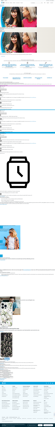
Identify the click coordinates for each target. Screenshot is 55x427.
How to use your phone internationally (36, 405)
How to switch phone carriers (37, 389)
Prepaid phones (4, 396)
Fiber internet (4, 389)
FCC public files (3, 419)
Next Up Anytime (25, 396)
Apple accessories (25, 402)
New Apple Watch (14, 405)
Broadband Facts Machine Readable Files (47, 412)
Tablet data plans (25, 393)
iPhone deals (45, 390)
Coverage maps (6, 418)
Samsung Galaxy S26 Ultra (16, 393)
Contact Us (49, 77)
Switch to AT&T (35, 387)
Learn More (2, 363)
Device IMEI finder (35, 396)
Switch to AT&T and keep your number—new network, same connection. (46, 65)
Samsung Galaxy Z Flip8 (15, 397)
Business (6, 0)
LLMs (19, 417)
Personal (2, 0)
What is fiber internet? (36, 407)
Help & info (45, 409)
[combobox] (36, 2)
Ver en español (52, 0)
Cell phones (3, 387)
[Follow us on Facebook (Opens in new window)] (48, 383)
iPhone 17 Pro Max (14, 387)
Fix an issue (5, 77)
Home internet (4, 390)
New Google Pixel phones (5, 405)
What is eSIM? (35, 408)
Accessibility (14, 418)
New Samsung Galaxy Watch (16, 406)
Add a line (24, 390)
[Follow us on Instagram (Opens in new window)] (50, 383)
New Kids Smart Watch (15, 409)
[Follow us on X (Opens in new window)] (46, 383)
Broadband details (19, 418)
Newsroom (45, 403)
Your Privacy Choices (39, 418)
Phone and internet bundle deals (48, 393)
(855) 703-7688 (2, 31)
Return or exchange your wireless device (36, 410)
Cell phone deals (46, 389)
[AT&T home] (3, 2)
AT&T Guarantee (46, 410)
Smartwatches (4, 393)
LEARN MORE (3, 56)
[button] (6, 2)
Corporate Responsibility (47, 406)
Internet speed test (36, 390)
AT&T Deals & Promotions (47, 387)
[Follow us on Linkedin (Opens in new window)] (52, 383)
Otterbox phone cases (26, 406)
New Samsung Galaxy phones (6, 403)
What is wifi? (35, 412)
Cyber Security (51, 418)
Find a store (47, 0)
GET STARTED (2, 196)
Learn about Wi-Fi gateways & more (16, 78)
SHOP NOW (2, 28)
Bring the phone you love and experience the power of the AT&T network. (27, 65)
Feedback (7, 417)
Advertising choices (29, 418)
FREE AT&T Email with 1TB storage (13, 417)
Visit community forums (38, 78)
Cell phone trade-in (36, 393)
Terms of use (10, 418)
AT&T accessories (25, 403)
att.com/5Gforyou (33, 97)
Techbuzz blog (3, 417)
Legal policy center (24, 418)
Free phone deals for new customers (47, 397)
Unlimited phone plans (26, 387)
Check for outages (27, 77)
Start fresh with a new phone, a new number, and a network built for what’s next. (9, 65)
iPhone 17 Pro (14, 389)
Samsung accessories (26, 405)
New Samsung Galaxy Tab (15, 403)
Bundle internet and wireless (37, 402)
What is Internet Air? (36, 403)
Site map (3, 418)
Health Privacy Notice (46, 418)
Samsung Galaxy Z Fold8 (15, 396)
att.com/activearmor (27, 269)
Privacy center (34, 418)
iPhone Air (13, 390)
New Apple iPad (14, 402)
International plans (25, 389)
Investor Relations (46, 405)
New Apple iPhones (4, 402)
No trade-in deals (46, 398)
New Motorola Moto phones (6, 406)
